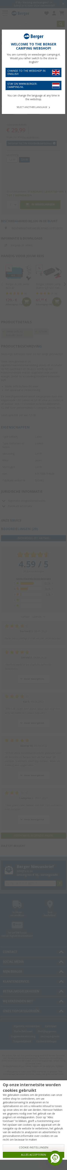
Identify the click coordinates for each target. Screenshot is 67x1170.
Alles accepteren (33, 1154)
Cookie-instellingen (33, 1147)
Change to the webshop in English (26, 72)
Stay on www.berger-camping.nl (22, 85)
